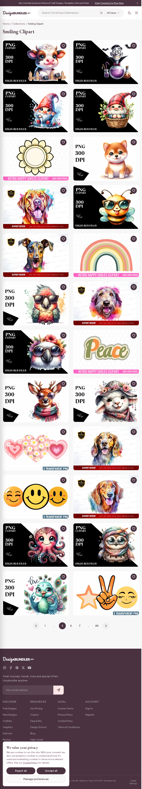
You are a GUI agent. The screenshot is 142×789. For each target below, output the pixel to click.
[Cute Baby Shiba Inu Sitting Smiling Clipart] (104, 156)
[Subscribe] (58, 690)
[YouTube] (29, 667)
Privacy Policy (65, 714)
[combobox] (68, 13)
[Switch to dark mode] (127, 13)
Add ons (7, 733)
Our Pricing (36, 708)
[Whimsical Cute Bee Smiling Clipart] (104, 204)
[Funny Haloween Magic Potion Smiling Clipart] (104, 62)
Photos (7, 739)
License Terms (65, 708)
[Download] (54, 46)
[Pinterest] (17, 667)
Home (6, 23)
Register (89, 714)
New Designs (10, 714)
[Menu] (134, 13)
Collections (18, 23)
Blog (32, 733)
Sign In (89, 708)
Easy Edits (36, 721)
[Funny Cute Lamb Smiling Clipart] (104, 393)
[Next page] (104, 615)
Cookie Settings (130, 782)
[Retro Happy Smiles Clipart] (35, 156)
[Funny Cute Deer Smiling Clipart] (35, 393)
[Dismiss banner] (135, 3)
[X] (23, 667)
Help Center (36, 739)
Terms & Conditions (69, 727)
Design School (38, 727)
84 (95, 615)
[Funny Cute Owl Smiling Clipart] (104, 536)
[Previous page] (34, 615)
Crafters (7, 721)
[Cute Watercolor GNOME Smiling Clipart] (35, 109)
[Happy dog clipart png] (35, 204)
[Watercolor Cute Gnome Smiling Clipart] (104, 109)
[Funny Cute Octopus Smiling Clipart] (35, 536)
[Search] (99, 13)
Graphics (8, 727)
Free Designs (10, 708)
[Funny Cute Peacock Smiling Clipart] (35, 583)
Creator (34, 714)
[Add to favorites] (62, 46)
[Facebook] (10, 667)
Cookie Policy (65, 721)
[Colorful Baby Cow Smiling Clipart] (35, 62)
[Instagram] (4, 667)
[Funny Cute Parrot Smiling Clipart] (35, 299)
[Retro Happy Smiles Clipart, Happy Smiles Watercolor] (35, 441)
